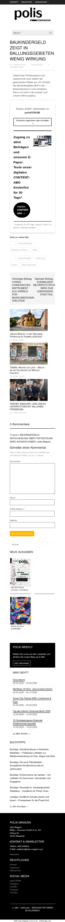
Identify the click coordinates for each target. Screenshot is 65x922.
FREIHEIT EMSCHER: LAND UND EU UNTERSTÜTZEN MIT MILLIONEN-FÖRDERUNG (28, 406)
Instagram (14, 883)
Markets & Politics (19, 249)
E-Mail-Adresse (17, 508)
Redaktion (26, 2)
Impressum (15, 867)
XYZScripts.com (45, 921)
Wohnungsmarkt (29, 264)
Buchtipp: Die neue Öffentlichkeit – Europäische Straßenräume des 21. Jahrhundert (27, 765)
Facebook (14, 889)
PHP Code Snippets (21, 921)
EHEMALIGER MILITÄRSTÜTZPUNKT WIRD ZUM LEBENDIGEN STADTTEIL (46, 288)
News (34, 249)
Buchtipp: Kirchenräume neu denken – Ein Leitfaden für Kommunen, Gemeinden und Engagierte (30, 778)
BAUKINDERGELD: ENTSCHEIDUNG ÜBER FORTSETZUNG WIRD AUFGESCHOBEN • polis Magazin (31, 438)
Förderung (40, 258)
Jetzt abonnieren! (21, 663)
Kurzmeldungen (25, 243)
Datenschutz (15, 870)
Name (13, 497)
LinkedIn (13, 886)
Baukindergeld (24, 258)
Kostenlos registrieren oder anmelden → (32, 122)
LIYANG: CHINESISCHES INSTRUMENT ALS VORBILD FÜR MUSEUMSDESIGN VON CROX (23, 291)
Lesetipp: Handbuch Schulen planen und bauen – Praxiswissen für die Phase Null (29, 798)
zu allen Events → (21, 733)
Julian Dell (37, 65)
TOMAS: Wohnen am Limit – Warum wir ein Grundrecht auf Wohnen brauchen (27, 370)
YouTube (13, 892)
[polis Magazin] (32, 19)
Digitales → (23, 210)
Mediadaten (41, 2)
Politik (14, 264)
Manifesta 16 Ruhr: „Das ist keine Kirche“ (33, 688)
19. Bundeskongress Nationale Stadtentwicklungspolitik (27, 722)
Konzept (14, 2)
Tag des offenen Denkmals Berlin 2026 (31, 711)
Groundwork (19, 679)
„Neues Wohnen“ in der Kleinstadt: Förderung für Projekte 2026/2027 (26, 335)
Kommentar (15, 461)
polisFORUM (15, 880)
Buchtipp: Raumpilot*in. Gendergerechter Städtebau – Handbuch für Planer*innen (30, 789)
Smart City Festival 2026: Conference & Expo (32, 700)
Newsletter (14, 854)
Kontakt (13, 864)
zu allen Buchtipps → (19, 806)
